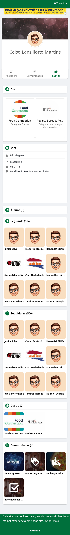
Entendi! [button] (35, 530)
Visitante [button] (61, 3)
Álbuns (15, 210)
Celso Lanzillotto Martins (35, 52)
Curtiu (15, 405)
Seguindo (17, 221)
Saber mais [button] (52, 521)
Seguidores (18, 313)
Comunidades (20, 445)
